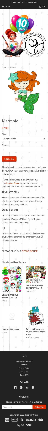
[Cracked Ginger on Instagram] (27, 388)
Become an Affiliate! (24, 361)
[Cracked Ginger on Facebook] (15, 388)
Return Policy (24, 368)
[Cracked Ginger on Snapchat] (32, 388)
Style (4, 134)
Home (4, 67)
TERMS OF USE (30, 251)
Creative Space (12, 183)
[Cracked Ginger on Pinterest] (21, 388)
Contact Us (24, 375)
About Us (24, 371)
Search (24, 364)
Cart (44, 6)
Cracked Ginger (31, 414)
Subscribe (39, 407)
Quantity (5, 145)
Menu (7, 6)
